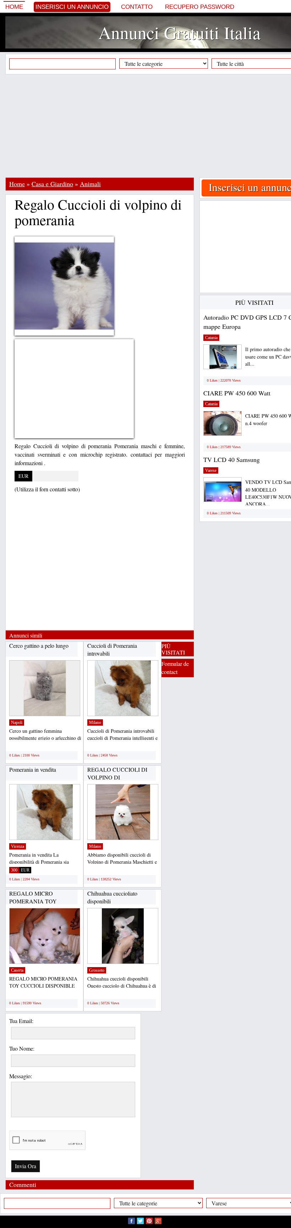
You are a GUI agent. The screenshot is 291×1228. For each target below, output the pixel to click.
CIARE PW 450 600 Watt (236, 393)
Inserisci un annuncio (72, 7)
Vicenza (17, 846)
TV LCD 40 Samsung (231, 459)
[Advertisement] (148, 125)
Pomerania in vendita (32, 769)
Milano (95, 722)
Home (14, 7)
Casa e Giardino (52, 183)
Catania (211, 337)
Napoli (16, 722)
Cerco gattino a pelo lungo (38, 645)
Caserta (17, 970)
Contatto (137, 7)
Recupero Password (199, 7)
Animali (90, 183)
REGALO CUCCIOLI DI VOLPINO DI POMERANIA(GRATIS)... (118, 777)
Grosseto (96, 970)
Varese (210, 470)
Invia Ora (25, 1166)
